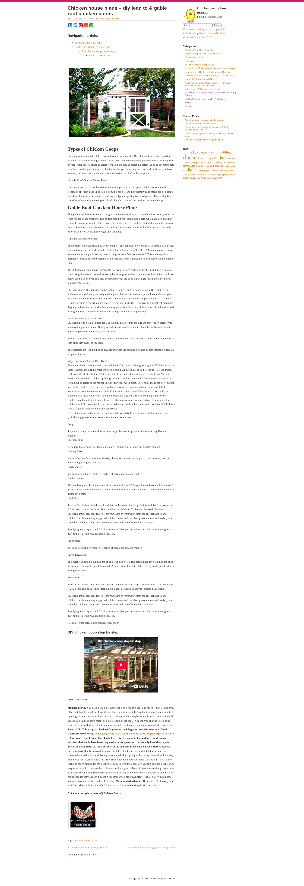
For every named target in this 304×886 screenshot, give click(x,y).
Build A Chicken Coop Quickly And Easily (205, 99)
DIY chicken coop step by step (98, 51)
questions (201, 174)
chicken (78, 840)
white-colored (211, 178)
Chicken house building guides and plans (150, 847)
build (217, 153)
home (185, 170)
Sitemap (188, 102)
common (231, 158)
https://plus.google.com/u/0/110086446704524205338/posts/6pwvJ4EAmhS (132, 733)
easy (185, 165)
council (209, 162)
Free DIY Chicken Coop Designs (200, 65)
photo (230, 171)
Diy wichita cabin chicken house (200, 123)
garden (201, 166)
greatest (208, 166)
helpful (232, 166)
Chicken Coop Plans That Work (108, 18)
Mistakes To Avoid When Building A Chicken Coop (209, 75)
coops (201, 162)
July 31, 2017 (73, 18)
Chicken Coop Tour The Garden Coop (203, 53)
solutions (230, 174)
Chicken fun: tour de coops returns (89, 847)
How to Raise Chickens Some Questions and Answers (210, 68)
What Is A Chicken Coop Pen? (197, 37)
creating (218, 162)
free (194, 165)
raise (209, 174)
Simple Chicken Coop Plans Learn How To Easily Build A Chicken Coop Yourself (208, 84)
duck (233, 162)
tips (198, 178)
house (87, 840)
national (223, 170)
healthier (220, 166)
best (212, 152)
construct (187, 162)
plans (95, 840)
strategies (193, 178)
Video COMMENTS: (100, 55)
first (190, 166)
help (227, 166)
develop (227, 162)
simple (223, 175)
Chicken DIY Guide (194, 57)
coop (195, 162)
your (220, 177)
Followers (189, 61)
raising (215, 174)
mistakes (212, 170)
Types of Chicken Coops (88, 42)
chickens (220, 158)
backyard (194, 152)
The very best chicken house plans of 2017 (205, 140)
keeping (203, 170)
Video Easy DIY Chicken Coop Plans (202, 89)
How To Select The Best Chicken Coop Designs (207, 72)
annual (185, 153)
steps (185, 177)
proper (192, 175)
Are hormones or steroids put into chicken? (205, 120)
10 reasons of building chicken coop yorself (203, 29)
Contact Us (190, 106)
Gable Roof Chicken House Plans (93, 46)
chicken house (206, 158)
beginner (205, 152)
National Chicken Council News (200, 79)
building (226, 152)
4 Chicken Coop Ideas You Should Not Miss (204, 33)
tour (203, 177)
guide (214, 166)
